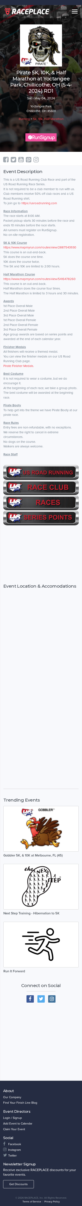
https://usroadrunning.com (39, 203)
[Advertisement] (41, 554)
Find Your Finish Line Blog (20, 1103)
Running (24, 119)
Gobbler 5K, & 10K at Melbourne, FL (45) (33, 855)
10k (40, 119)
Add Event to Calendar (17, 1123)
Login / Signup (12, 1118)
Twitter (12, 1155)
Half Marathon (53, 119)
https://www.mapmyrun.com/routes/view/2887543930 (39, 247)
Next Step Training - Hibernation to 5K (31, 913)
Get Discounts (18, 1184)
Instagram (14, 1150)
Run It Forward (14, 971)
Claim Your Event (14, 1129)
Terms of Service (31, 1201)
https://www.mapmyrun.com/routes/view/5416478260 (39, 279)
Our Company (12, 1097)
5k (35, 119)
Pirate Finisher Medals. (18, 366)
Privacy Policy (52, 1201)
